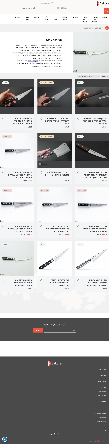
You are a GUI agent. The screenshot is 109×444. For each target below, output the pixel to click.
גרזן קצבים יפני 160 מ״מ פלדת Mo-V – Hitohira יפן (57, 173)
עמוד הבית (98, 28)
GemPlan (105, 441)
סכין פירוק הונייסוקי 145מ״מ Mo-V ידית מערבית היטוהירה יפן (22, 121)
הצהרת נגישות (101, 422)
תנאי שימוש (102, 417)
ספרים (17, 17)
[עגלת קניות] (106, 11)
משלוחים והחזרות (100, 413)
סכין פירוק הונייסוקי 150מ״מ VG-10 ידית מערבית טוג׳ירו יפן (59, 282)
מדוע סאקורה (102, 409)
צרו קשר (103, 430)
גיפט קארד (27, 18)
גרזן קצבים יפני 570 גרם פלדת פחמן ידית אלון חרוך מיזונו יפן (95, 121)
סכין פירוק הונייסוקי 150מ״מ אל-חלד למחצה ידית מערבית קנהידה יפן (95, 175)
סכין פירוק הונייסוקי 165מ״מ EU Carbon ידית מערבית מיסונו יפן (57, 229)
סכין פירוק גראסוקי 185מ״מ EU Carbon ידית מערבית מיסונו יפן (20, 229)
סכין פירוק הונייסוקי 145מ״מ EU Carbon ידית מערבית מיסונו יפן (20, 175)
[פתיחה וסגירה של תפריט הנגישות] (4, 439)
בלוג (104, 426)
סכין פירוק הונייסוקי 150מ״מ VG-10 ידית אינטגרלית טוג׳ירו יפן (97, 282)
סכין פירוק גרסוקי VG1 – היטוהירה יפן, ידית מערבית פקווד (57, 121)
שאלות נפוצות (102, 395)
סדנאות (36, 17)
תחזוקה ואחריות (101, 391)
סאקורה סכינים (33, 61)
